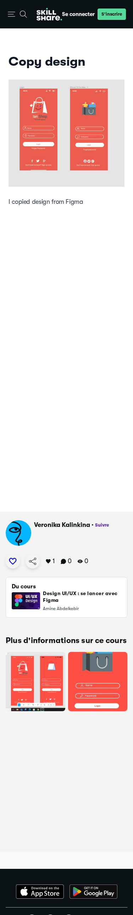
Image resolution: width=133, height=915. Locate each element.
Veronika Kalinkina (62, 524)
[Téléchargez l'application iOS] (40, 891)
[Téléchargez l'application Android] (93, 891)
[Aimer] (13, 561)
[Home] (49, 14)
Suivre (102, 525)
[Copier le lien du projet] (33, 561)
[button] (11, 14)
